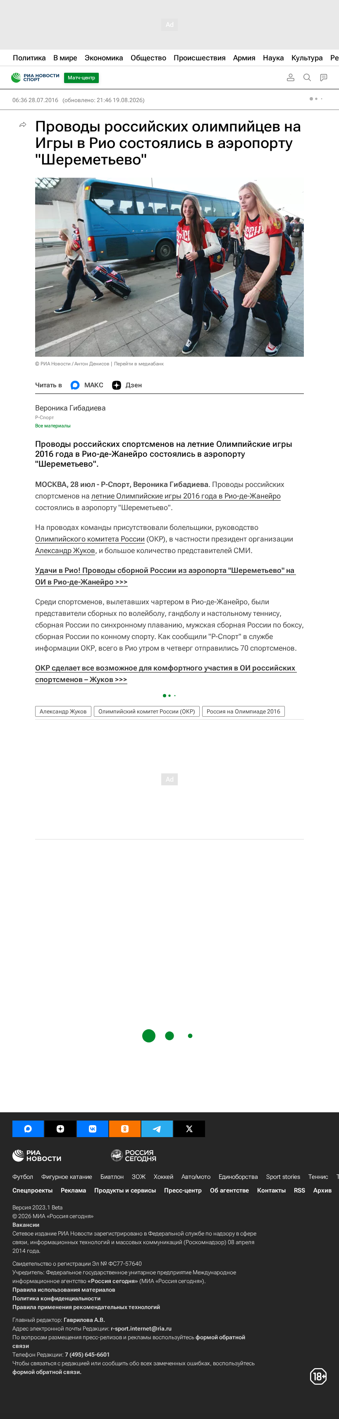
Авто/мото (195, 1177)
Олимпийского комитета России (90, 538)
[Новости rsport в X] (189, 1129)
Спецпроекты (32, 1190)
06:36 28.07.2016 (35, 100)
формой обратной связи (46, 1372)
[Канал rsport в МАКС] (28, 1129)
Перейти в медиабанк (139, 364)
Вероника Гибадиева (70, 407)
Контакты (271, 1190)
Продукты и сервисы (125, 1190)
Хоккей (163, 1177)
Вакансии (25, 1224)
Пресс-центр (183, 1190)
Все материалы (53, 426)
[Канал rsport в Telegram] (157, 1129)
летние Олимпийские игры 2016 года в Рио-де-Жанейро (186, 495)
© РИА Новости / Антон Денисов (72, 364)
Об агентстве (229, 1190)
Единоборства (238, 1177)
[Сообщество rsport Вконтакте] (92, 1129)
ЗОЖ (139, 1177)
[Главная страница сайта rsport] (53, 77)
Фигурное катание (66, 1177)
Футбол (22, 1177)
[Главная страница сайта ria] (13, 77)
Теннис (318, 1177)
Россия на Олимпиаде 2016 (243, 711)
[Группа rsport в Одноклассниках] (125, 1129)
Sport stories (283, 1177)
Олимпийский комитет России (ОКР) (146, 711)
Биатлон (112, 1177)
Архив (322, 1190)
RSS (299, 1190)
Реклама (73, 1190)
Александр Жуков (65, 550)
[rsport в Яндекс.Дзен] (60, 1129)
